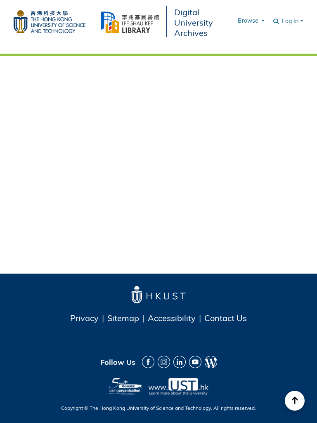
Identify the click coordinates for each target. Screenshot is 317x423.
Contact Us (225, 317)
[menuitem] (250, 20)
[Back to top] (295, 401)
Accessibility (172, 317)
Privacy (84, 317)
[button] (276, 21)
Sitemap (123, 317)
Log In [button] (291, 21)
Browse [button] (248, 20)
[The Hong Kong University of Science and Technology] (53, 20)
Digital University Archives (193, 22)
